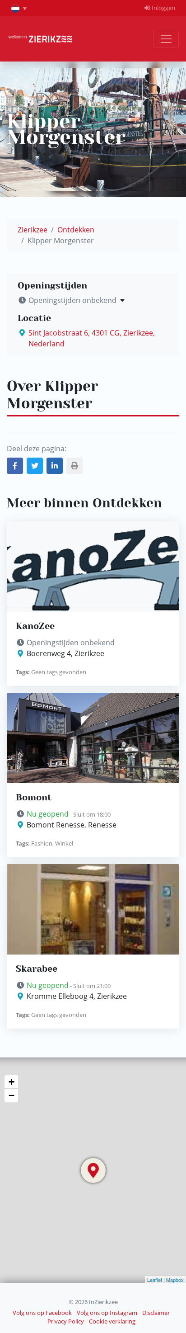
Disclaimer (156, 1313)
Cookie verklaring (112, 1321)
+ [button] (11, 1081)
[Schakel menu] (166, 39)
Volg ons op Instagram (107, 1313)
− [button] (11, 1095)
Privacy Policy (65, 1321)
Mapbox (175, 1279)
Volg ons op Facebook (42, 1313)
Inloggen (162, 8)
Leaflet (154, 1279)
